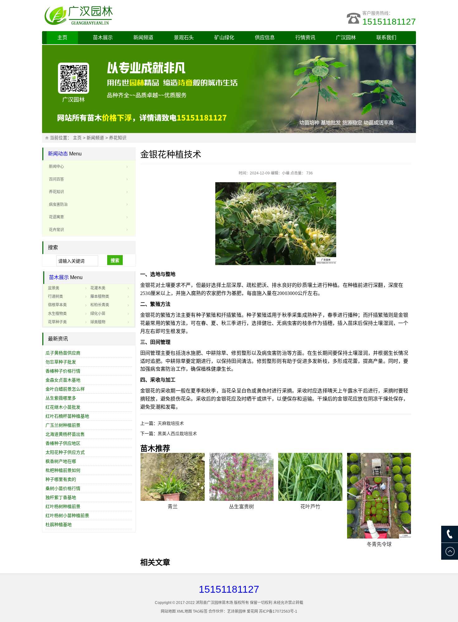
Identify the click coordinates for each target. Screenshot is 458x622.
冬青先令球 (379, 544)
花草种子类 (57, 322)
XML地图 (184, 611)
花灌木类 (97, 288)
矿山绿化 (224, 37)
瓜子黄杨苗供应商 (62, 352)
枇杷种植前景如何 (62, 470)
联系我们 (386, 37)
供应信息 (265, 37)
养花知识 (117, 137)
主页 (62, 37)
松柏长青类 (99, 305)
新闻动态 (58, 153)
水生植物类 (57, 313)
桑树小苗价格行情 (62, 488)
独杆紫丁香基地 (60, 497)
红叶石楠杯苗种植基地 (67, 416)
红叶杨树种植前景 (62, 506)
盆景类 (53, 288)
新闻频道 (143, 37)
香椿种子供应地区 (62, 443)
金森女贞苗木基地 (62, 379)
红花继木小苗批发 (62, 407)
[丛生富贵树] (241, 477)
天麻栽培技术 (171, 423)
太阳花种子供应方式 (65, 452)
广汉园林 (346, 37)
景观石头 (184, 37)
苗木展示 (103, 37)
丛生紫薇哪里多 (60, 398)
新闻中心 (56, 166)
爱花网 (252, 611)
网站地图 (168, 611)
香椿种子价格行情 (62, 370)
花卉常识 (56, 230)
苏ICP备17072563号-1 (278, 611)
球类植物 (97, 322)
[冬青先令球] (379, 496)
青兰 (173, 506)
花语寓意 (56, 217)
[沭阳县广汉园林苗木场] (120, 15)
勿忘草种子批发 (60, 361)
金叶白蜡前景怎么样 (65, 389)
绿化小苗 (97, 313)
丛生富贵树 (241, 506)
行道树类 (55, 296)
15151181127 (389, 21)
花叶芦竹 (310, 506)
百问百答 (56, 179)
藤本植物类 (99, 296)
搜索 (115, 260)
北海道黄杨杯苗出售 (65, 434)
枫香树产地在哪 (60, 461)
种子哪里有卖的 (60, 479)
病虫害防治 (58, 204)
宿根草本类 (57, 305)
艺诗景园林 (236, 611)
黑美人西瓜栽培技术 (177, 433)
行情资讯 (305, 37)
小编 (285, 173)
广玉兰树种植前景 (62, 425)
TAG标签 (200, 611)
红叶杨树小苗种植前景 (67, 515)
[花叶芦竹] (310, 477)
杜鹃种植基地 (58, 524)
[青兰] (173, 477)
